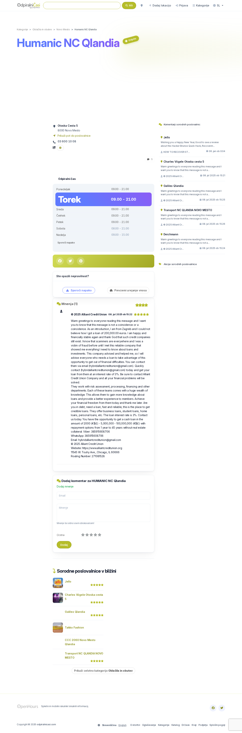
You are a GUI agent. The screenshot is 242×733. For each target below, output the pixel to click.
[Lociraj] (141, 5)
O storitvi (135, 725)
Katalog (175, 725)
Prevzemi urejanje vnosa (130, 290)
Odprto (132, 39)
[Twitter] (221, 708)
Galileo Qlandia (75, 611)
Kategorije (163, 725)
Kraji (194, 725)
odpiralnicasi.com (46, 724)
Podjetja (203, 725)
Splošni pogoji (217, 725)
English (122, 725)
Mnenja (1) (69, 304)
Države (186, 725)
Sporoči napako (66, 242)
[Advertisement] (121, 86)
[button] (218, 5)
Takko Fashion (74, 627)
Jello (68, 581)
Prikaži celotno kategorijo (103, 670)
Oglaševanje (149, 725)
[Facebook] (213, 708)
